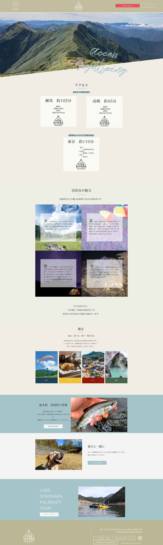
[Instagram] (140, 538)
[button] (16, 5)
